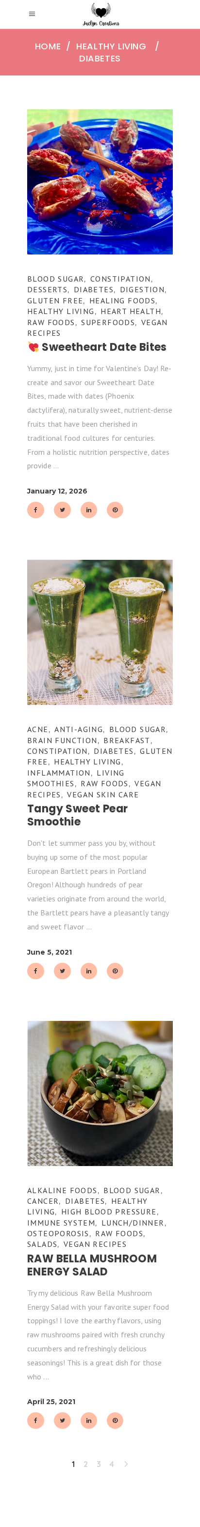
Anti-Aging (78, 729)
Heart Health (130, 311)
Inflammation (59, 773)
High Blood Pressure (109, 1211)
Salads (42, 1244)
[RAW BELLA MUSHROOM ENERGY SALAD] (100, 1093)
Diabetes (94, 289)
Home (48, 46)
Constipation (120, 279)
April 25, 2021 (51, 1401)
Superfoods (108, 322)
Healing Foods (122, 300)
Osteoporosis (58, 1233)
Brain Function (62, 740)
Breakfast (126, 740)
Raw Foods (51, 322)
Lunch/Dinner (133, 1223)
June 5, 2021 (49, 952)
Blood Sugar (55, 279)
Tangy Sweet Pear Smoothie (77, 815)
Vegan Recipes (95, 1244)
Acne (38, 729)
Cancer (43, 1201)
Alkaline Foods (62, 1190)
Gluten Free (55, 300)
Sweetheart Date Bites (103, 347)
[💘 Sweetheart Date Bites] (100, 181)
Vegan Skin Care (103, 794)
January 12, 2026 (57, 491)
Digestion (142, 289)
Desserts (47, 289)
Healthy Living (111, 46)
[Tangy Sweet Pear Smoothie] (100, 632)
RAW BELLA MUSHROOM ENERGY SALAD (92, 1265)
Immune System (61, 1223)
